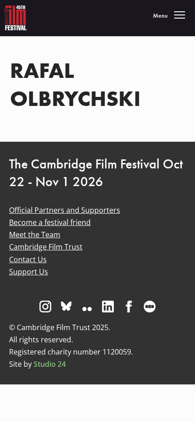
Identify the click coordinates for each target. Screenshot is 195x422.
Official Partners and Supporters (64, 210)
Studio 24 (50, 364)
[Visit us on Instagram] (45, 306)
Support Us (28, 272)
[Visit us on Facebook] (129, 306)
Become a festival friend (50, 222)
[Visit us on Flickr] (87, 306)
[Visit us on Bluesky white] (66, 306)
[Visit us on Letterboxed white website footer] (150, 306)
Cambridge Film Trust (46, 247)
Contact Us (28, 259)
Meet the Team (34, 235)
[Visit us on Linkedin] (108, 306)
